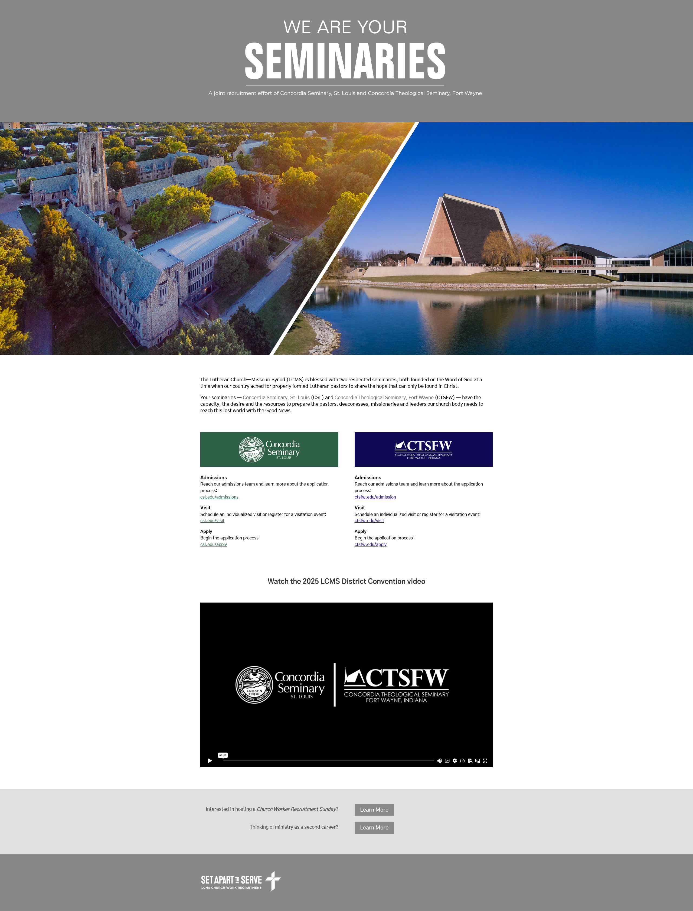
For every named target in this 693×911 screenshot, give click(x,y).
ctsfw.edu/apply (371, 544)
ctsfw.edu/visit (369, 521)
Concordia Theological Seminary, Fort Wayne (384, 397)
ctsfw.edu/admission (375, 497)
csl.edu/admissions (219, 497)
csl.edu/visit (212, 521)
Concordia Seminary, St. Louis (276, 397)
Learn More (374, 810)
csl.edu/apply (213, 544)
